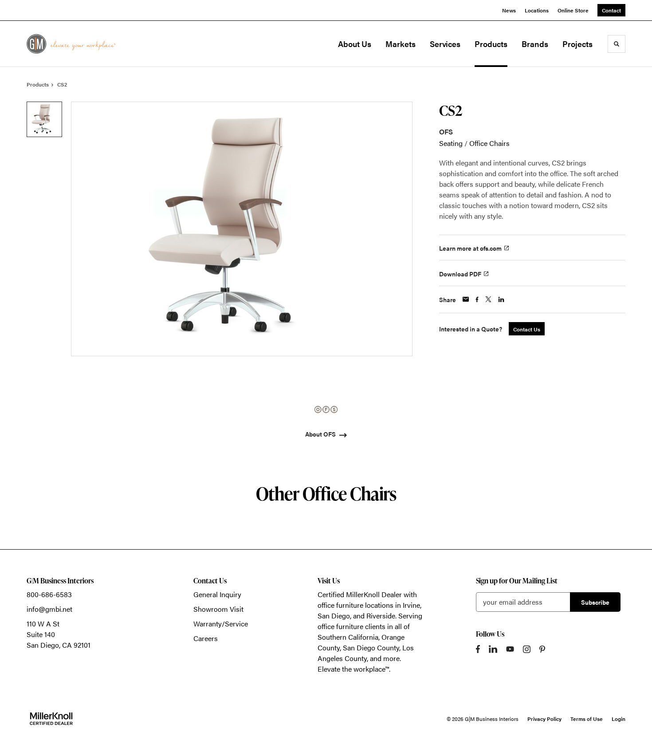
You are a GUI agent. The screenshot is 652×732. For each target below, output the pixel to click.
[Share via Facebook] (477, 299)
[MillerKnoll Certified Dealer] (51, 718)
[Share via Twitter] (488, 299)
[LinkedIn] (493, 649)
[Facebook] (478, 649)
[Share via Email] (466, 299)
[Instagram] (526, 649)
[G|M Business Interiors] (71, 44)
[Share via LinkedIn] (501, 299)
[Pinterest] (542, 649)
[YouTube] (510, 649)
